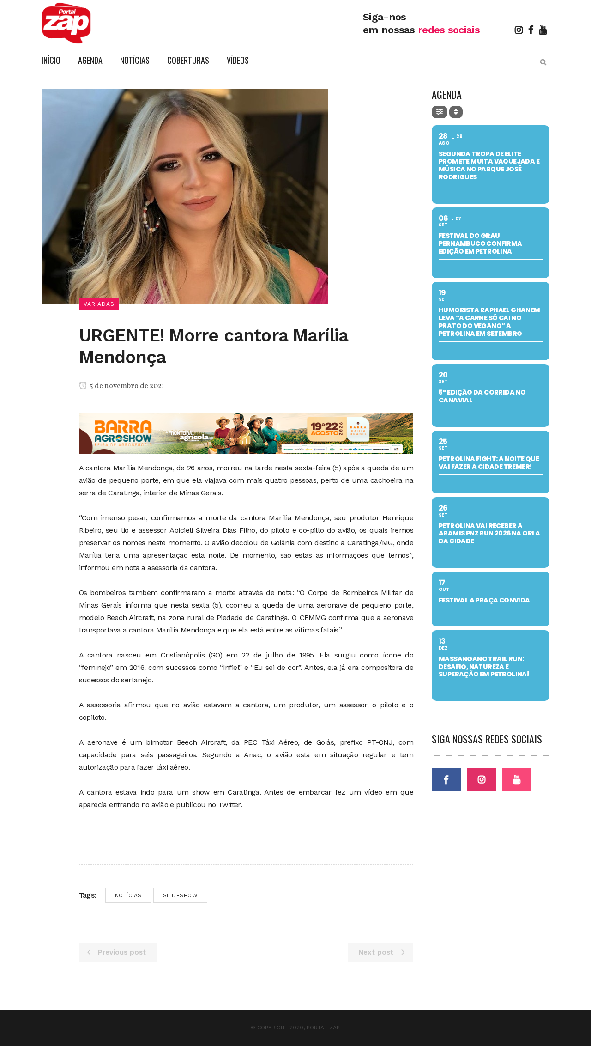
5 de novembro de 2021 (126, 386)
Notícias (128, 895)
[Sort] (456, 112)
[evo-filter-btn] (439, 112)
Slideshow (180, 895)
